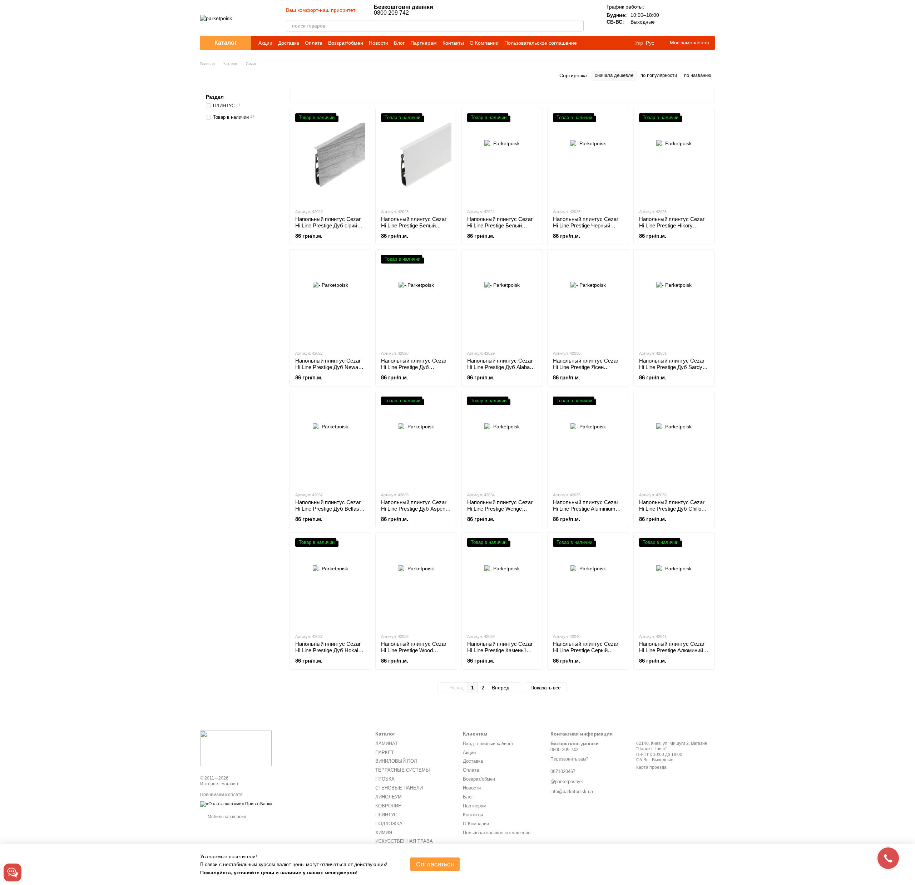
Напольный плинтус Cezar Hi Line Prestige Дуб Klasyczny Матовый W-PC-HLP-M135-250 (414, 370)
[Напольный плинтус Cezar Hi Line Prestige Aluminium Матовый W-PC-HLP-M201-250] (588, 441)
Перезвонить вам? (569, 759)
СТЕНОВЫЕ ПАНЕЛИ (399, 788)
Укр (639, 42)
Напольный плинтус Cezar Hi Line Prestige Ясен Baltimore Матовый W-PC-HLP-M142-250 (585, 370)
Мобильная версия (226, 816)
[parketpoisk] (236, 748)
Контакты (453, 43)
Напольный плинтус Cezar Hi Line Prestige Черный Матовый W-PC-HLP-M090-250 (586, 228)
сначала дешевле (614, 75)
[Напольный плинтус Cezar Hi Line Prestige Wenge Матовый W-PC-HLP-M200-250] (502, 441)
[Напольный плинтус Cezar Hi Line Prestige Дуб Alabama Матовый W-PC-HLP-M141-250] (502, 299)
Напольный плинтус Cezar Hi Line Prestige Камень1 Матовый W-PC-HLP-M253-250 (500, 653)
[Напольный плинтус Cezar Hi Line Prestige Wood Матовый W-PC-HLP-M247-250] (416, 583)
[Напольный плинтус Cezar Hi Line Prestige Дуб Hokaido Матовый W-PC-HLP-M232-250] (330, 583)
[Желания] (690, 18)
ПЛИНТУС (386, 814)
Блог (399, 43)
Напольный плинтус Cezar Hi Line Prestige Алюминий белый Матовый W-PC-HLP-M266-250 (674, 653)
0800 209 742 (403, 10)
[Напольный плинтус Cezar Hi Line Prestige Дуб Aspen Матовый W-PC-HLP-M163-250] (416, 441)
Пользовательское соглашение (540, 43)
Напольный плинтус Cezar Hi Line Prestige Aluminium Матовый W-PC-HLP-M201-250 (586, 512)
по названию (697, 75)
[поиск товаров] (578, 25)
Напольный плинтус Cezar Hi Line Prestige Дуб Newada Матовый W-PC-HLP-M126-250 (329, 370)
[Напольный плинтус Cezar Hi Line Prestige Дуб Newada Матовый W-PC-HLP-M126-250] (330, 299)
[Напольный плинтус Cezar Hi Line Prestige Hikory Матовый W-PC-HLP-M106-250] (674, 158)
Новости (378, 43)
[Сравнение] (672, 18)
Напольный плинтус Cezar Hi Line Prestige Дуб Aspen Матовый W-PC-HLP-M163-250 (414, 512)
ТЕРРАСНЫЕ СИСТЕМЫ (402, 770)
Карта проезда (651, 767)
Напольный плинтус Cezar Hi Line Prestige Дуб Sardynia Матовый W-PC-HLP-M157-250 (674, 370)
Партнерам (423, 43)
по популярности (658, 75)
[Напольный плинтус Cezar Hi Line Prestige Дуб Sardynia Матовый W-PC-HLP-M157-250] (674, 299)
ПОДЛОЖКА (388, 823)
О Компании (484, 43)
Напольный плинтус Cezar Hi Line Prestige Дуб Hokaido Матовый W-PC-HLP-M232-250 (329, 653)
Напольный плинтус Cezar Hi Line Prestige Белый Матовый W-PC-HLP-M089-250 (414, 228)
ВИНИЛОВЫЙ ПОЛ (396, 761)
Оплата (313, 43)
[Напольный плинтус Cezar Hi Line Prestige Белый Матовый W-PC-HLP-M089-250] (416, 158)
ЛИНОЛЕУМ (388, 797)
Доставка (288, 43)
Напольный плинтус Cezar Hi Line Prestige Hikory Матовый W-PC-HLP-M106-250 (672, 228)
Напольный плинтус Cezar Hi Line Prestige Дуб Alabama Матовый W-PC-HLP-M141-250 (502, 370)
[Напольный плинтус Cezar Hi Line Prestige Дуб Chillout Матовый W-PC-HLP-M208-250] (674, 441)
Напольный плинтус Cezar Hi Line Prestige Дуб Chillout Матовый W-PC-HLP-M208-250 (672, 512)
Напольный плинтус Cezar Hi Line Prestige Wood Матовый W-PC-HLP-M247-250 (414, 653)
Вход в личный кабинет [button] (488, 743)
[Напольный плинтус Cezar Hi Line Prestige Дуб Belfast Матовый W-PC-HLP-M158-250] (330, 441)
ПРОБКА (385, 779)
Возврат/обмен (345, 43)
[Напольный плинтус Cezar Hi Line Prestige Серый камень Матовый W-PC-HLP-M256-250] (588, 583)
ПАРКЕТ (384, 752)
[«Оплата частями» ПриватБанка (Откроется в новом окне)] (236, 803)
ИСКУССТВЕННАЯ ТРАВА (404, 841)
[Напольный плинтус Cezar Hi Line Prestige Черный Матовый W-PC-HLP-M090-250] (588, 158)
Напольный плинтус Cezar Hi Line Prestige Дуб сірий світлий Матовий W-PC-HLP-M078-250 (328, 228)
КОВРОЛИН (388, 805)
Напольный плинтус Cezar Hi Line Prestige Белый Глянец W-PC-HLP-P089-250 (502, 225)
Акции (265, 43)
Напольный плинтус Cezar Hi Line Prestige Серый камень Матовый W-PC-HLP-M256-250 (585, 653)
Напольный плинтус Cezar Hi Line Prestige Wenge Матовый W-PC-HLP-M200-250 (500, 512)
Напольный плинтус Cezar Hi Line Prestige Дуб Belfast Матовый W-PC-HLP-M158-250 (328, 512)
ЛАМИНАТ (386, 743)
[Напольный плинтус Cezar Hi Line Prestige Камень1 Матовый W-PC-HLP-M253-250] (502, 583)
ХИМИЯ (383, 832)
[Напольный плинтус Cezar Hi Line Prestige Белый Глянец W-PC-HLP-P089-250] (502, 158)
